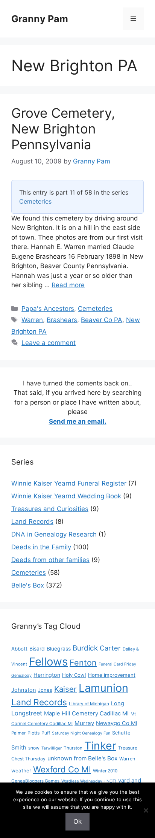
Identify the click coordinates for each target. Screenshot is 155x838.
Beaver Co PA (101, 320)
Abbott (19, 649)
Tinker (100, 745)
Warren (32, 320)
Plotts (33, 733)
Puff (45, 733)
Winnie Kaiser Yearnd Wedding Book (66, 496)
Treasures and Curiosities (49, 509)
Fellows (48, 661)
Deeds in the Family (41, 547)
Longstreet (26, 713)
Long (117, 703)
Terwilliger (51, 748)
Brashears (62, 320)
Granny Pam (39, 18)
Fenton (83, 662)
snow (34, 748)
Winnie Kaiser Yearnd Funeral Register (68, 483)
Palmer (18, 733)
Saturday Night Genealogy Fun (81, 733)
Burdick (85, 648)
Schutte (121, 733)
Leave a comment (48, 342)
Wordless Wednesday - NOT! (88, 781)
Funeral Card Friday (117, 664)
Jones (45, 690)
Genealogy (21, 675)
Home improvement (111, 675)
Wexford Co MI (62, 769)
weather (21, 771)
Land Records (32, 521)
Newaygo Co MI (116, 723)
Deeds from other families (50, 560)
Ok (77, 821)
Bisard (37, 648)
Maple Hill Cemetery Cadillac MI (86, 713)
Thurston (73, 748)
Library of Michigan (89, 703)
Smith (18, 747)
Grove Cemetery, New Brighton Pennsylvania (63, 128)
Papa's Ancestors (47, 308)
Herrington (46, 675)
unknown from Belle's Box (82, 758)
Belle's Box (27, 585)
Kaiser (65, 689)
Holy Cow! (74, 675)
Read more (68, 285)
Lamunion (103, 687)
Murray (84, 723)
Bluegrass (59, 648)
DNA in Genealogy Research (54, 534)
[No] (145, 810)
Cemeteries (35, 201)
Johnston (23, 690)
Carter (110, 648)
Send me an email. (77, 421)
